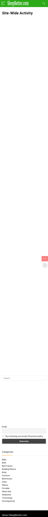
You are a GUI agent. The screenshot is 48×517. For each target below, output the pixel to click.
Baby (4, 459)
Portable (5, 488)
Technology (7, 498)
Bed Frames (7, 466)
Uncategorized (8, 501)
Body (4, 472)
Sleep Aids (6, 491)
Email (4, 427)
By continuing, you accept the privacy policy (24, 436)
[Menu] (3, 3)
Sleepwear (6, 494)
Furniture (6, 475)
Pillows (5, 485)
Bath (4, 463)
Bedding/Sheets (9, 469)
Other (4, 482)
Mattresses (7, 479)
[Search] (44, 3)
